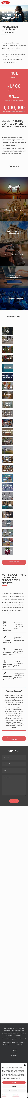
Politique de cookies (5, 1095)
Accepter (14, 1082)
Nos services (14, 1058)
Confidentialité (16, 1045)
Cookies (23, 1045)
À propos (14, 1052)
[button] (25, 1064)
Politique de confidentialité (16, 1095)
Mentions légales (7, 1045)
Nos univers (14, 1055)
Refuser (14, 1086)
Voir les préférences (14, 1090)
